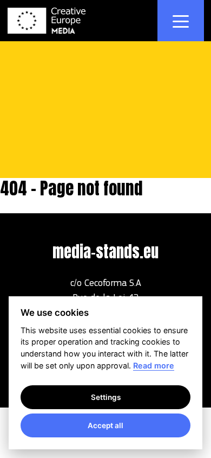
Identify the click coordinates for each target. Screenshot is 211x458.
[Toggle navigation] (180, 20)
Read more (153, 365)
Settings (106, 397)
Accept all (105, 425)
